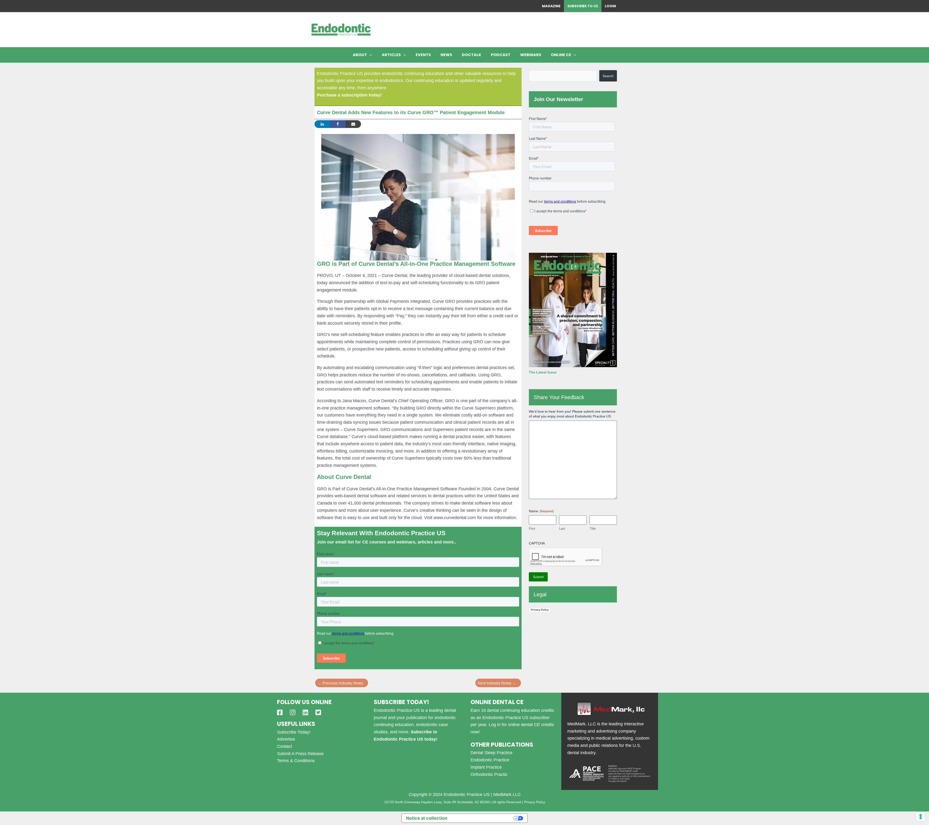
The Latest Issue (542, 372)
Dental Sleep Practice (491, 752)
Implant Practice (486, 767)
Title (593, 528)
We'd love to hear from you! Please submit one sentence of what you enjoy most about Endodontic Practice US (572, 413)
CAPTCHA (537, 543)
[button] (369, 55)
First (532, 528)
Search (608, 76)
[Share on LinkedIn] (322, 124)
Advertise (286, 739)
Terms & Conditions (296, 760)
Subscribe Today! (293, 732)
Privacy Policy (540, 609)
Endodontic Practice (490, 760)
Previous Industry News (340, 683)
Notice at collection (426, 818)
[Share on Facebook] (337, 124)
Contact (284, 746)
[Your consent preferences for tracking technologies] (920, 816)
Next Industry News (497, 683)
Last (562, 528)
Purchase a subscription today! (349, 95)
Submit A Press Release (300, 753)
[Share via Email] (353, 124)
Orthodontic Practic (489, 774)
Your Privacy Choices (483, 818)
